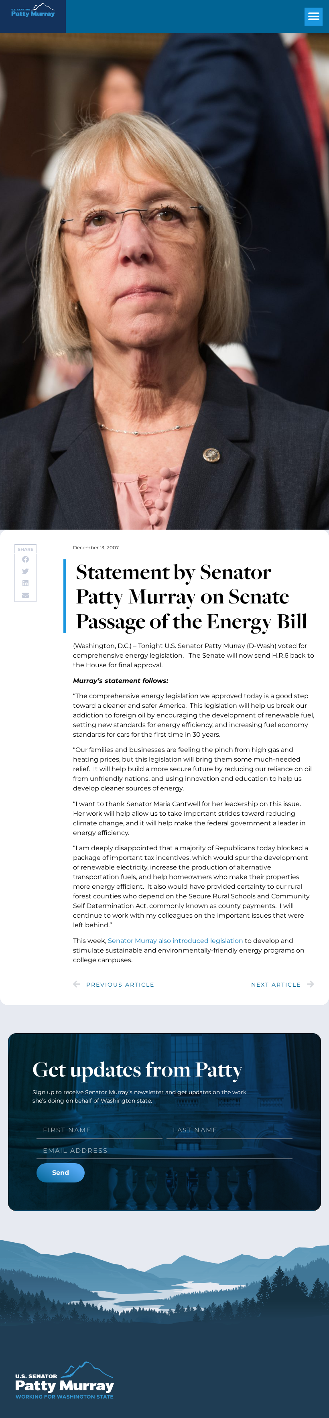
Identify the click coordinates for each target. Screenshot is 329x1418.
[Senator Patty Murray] (32, 20)
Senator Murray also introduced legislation (175, 941)
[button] (314, 17)
